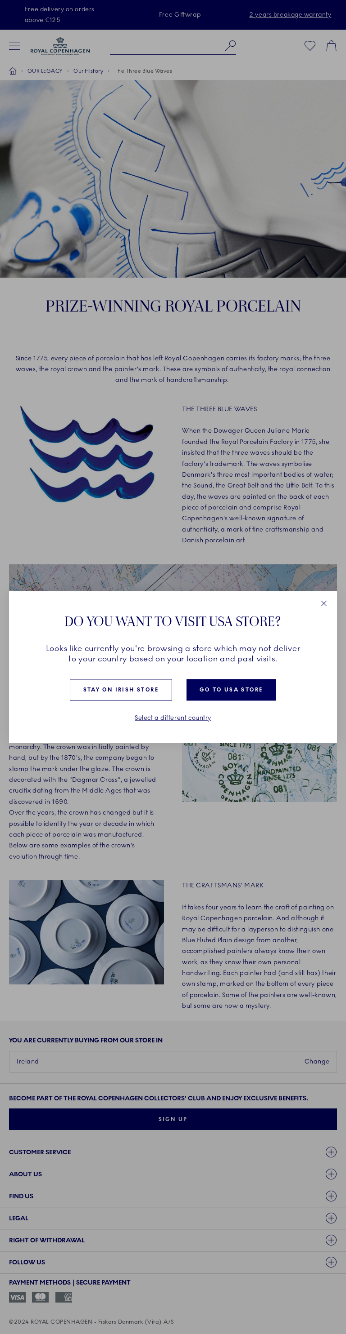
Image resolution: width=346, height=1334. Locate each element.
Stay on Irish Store (121, 690)
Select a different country (173, 718)
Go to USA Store (231, 690)
